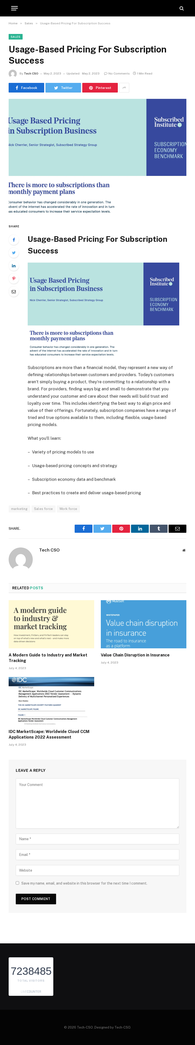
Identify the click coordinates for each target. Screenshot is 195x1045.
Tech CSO (31, 73)
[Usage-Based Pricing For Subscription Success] (97, 157)
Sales (16, 36)
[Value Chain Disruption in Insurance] (143, 624)
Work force (68, 509)
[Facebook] (14, 240)
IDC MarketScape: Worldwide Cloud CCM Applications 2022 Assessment (49, 734)
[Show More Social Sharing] (124, 88)
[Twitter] (14, 253)
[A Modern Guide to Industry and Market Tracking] (51, 624)
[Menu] (14, 8)
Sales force (43, 509)
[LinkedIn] (14, 266)
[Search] (181, 8)
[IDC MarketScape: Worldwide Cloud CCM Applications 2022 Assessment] (51, 701)
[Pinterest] (14, 278)
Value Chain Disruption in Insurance (135, 655)
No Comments (119, 73)
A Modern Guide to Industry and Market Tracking (48, 658)
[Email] (14, 291)
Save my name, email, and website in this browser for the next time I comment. (84, 883)
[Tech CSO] (97, 8)
